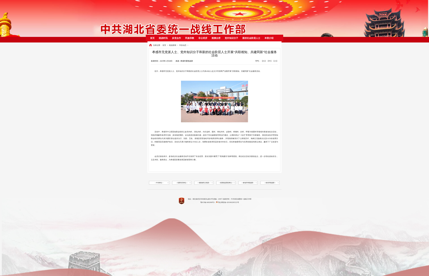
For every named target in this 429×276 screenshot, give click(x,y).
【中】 (269, 61)
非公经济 (202, 38)
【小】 (275, 61)
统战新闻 (172, 45)
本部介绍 (269, 38)
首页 (152, 38)
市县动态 (182, 45)
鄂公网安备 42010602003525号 (228, 202)
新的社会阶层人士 (251, 38)
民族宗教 (189, 38)
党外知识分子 (231, 38)
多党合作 (176, 38)
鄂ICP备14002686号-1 (207, 202)
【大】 (263, 61)
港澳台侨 (216, 38)
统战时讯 (163, 38)
